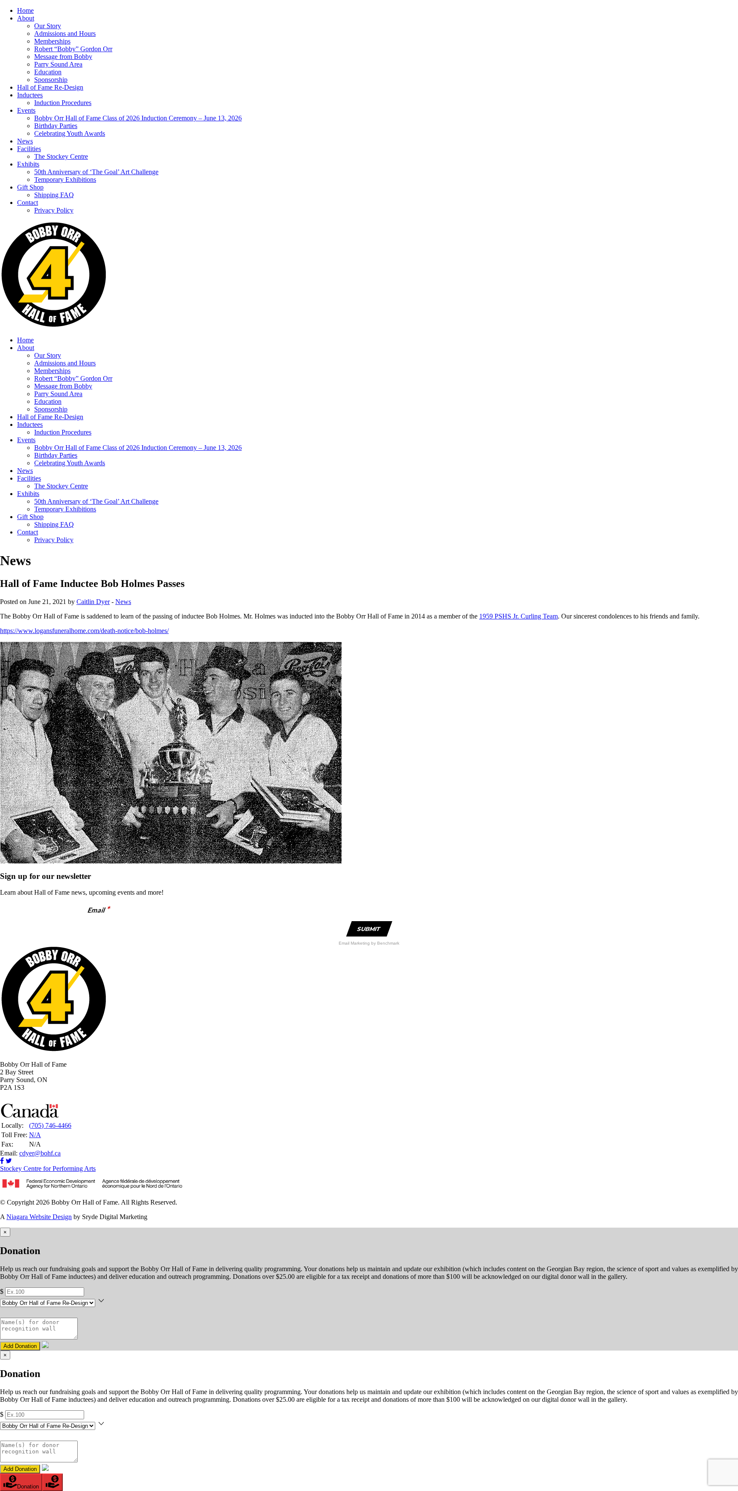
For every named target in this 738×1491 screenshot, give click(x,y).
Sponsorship (50, 79)
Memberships (52, 41)
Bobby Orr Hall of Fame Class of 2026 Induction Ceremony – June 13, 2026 (138, 118)
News (25, 141)
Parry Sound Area (58, 64)
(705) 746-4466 (50, 1125)
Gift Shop (30, 187)
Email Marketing (355, 943)
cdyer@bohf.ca (40, 1153)
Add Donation (20, 1346)
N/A (35, 1134)
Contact (27, 202)
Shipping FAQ (54, 194)
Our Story (47, 25)
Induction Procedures (62, 102)
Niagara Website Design (39, 1216)
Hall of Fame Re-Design (50, 87)
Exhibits (28, 164)
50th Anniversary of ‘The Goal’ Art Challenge (96, 171)
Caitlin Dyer (93, 601)
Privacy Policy (53, 210)
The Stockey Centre (61, 156)
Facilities (29, 148)
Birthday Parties (55, 125)
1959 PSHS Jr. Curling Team (518, 616)
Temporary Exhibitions (65, 179)
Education (48, 72)
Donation (28, 1486)
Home (25, 10)
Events (26, 110)
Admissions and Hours (65, 33)
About (25, 18)
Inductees (30, 95)
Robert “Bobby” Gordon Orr (73, 49)
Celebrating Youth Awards (69, 133)
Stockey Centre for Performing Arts (48, 1168)
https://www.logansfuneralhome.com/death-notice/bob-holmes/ (84, 630)
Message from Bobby (63, 56)
